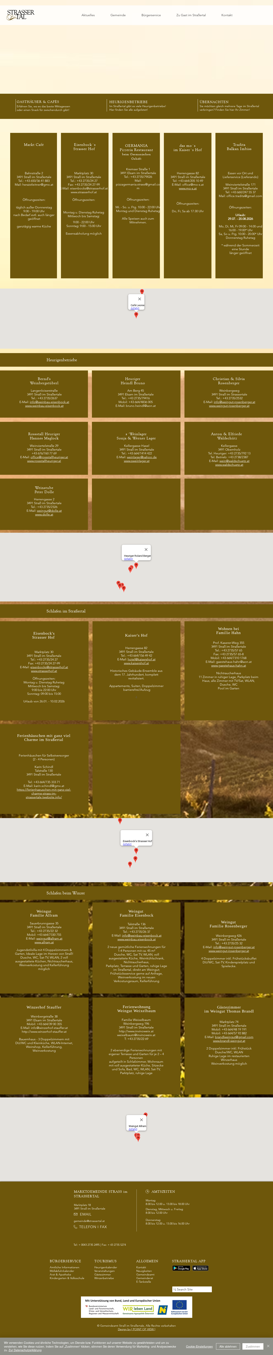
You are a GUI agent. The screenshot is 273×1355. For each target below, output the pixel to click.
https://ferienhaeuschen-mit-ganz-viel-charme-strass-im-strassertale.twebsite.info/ (44, 793)
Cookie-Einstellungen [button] (199, 1346)
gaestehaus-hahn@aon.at (234, 662)
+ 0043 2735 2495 (89, 1244)
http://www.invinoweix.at (136, 1031)
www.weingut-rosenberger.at (229, 406)
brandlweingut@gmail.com (234, 1037)
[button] (118, 15)
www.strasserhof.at (84, 192)
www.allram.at (44, 942)
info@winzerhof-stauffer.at (49, 1028)
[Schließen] (268, 1346)
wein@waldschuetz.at (234, 461)
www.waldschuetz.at (229, 465)
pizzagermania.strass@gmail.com (138, 186)
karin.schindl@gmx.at (49, 786)
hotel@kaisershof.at (141, 659)
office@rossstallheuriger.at (49, 457)
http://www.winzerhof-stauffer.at (44, 1031)
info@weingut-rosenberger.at (234, 402)
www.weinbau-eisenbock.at (44, 406)
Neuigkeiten (144, 1271)
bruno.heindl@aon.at (141, 406)
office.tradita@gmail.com (244, 196)
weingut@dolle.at (49, 511)
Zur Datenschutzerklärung (25, 1350)
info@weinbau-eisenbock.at (49, 402)
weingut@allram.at (49, 938)
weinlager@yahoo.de (142, 457)
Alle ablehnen (228, 1346)
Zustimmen (253, 1346)
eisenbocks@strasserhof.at (89, 188)
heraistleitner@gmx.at (37, 184)
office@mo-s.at (193, 184)
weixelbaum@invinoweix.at (136, 1035)
